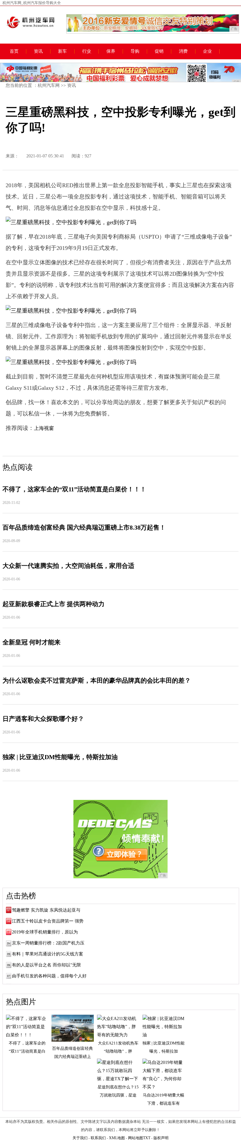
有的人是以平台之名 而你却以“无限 (46, 965)
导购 (135, 51)
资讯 (38, 51)
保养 (110, 51)
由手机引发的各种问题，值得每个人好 (49, 976)
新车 (62, 51)
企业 (207, 51)
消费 (183, 51)
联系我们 (98, 1138)
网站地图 (135, 1138)
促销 (159, 51)
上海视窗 (44, 428)
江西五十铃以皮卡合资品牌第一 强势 (47, 921)
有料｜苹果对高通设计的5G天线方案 (47, 954)
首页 (14, 51)
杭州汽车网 (49, 85)
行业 (86, 51)
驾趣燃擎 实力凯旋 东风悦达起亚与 (46, 910)
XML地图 (117, 1138)
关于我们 (80, 1138)
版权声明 (161, 1138)
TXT (146, 1138)
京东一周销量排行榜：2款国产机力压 (48, 943)
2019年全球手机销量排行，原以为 (45, 932)
